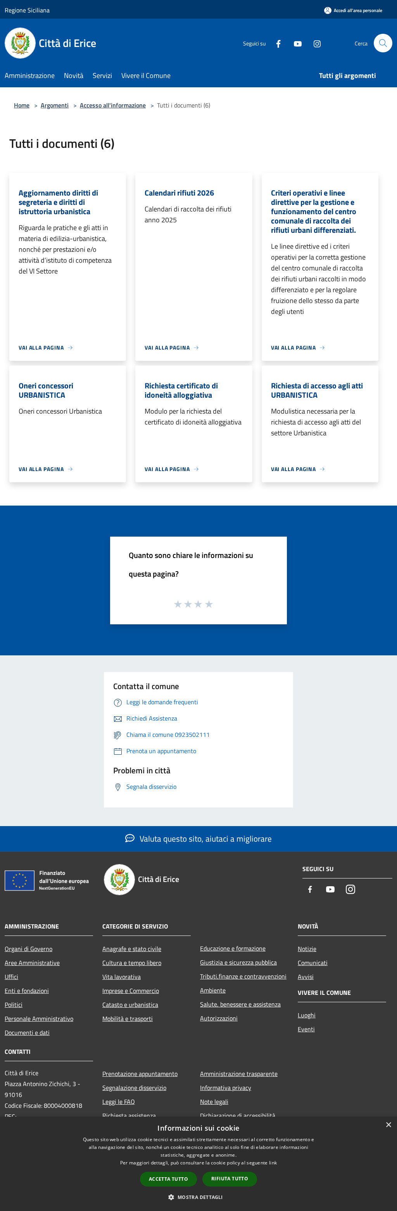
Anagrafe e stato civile (131, 948)
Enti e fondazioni (27, 990)
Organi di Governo (28, 948)
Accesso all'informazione (113, 105)
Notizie (307, 948)
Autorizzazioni (219, 1018)
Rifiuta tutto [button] (229, 1178)
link (273, 1162)
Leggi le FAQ (118, 1101)
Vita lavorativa (121, 976)
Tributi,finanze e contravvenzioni (243, 976)
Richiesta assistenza (129, 1115)
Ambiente (213, 990)
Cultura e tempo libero (131, 962)
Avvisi (306, 976)
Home (21, 105)
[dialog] (198, 1164)
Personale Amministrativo (39, 1018)
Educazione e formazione (233, 948)
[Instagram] (314, 43)
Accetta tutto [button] (168, 1179)
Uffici (11, 976)
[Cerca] (383, 43)
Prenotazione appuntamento (140, 1073)
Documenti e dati (27, 1032)
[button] (198, 1197)
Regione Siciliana (27, 10)
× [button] (388, 1125)
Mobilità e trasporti (127, 1018)
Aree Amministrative (32, 962)
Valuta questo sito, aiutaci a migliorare (205, 838)
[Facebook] (275, 43)
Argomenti (55, 105)
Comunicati (313, 962)
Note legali (214, 1101)
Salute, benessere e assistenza (240, 1004)
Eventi (306, 1029)
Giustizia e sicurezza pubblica (238, 962)
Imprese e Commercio (130, 990)
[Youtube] (294, 43)
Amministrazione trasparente (239, 1073)
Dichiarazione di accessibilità (237, 1115)
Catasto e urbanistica (130, 1004)
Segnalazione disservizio (134, 1087)
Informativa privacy (225, 1087)
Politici (13, 1004)
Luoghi (307, 1015)
